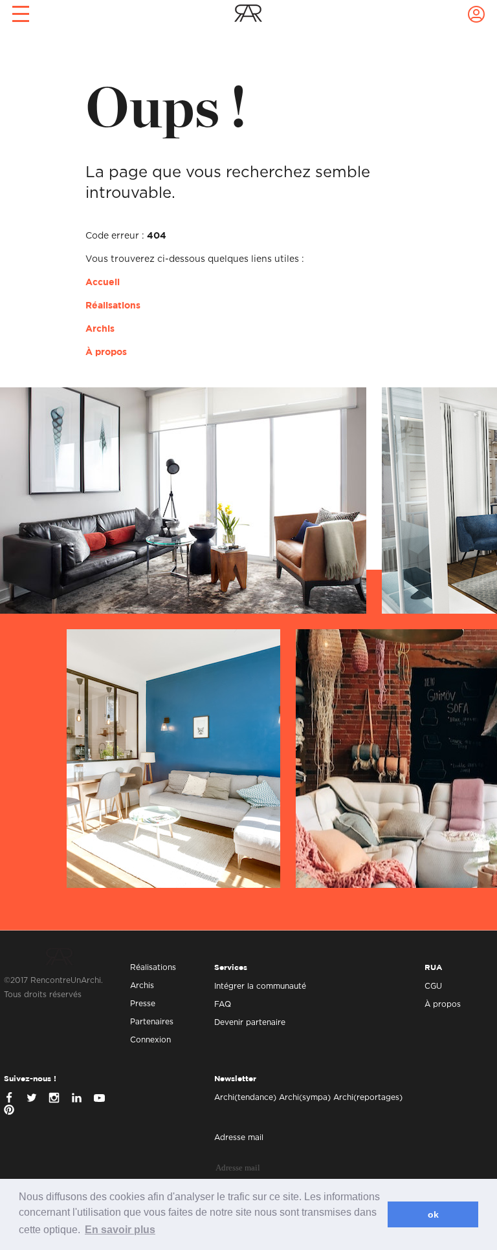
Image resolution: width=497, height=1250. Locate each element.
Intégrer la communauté (260, 986)
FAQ (222, 1004)
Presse (142, 1004)
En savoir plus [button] (120, 1229)
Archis (100, 329)
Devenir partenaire (249, 1022)
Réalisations (112, 306)
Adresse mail (238, 1137)
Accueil (102, 282)
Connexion (150, 1040)
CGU (433, 986)
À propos (106, 352)
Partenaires (151, 1022)
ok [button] (433, 1214)
